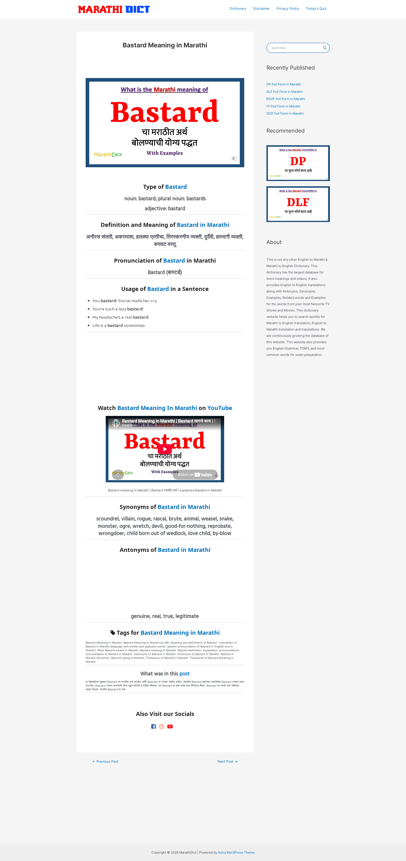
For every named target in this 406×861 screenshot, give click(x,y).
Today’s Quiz (316, 8)
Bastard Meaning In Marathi (157, 408)
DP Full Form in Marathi (283, 84)
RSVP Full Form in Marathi (285, 99)
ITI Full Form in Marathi (283, 106)
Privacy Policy (288, 8)
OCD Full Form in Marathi (285, 113)
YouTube (219, 408)
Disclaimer (261, 8)
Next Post (228, 761)
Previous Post (105, 761)
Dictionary (238, 8)
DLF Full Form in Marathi (284, 92)
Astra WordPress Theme (236, 852)
